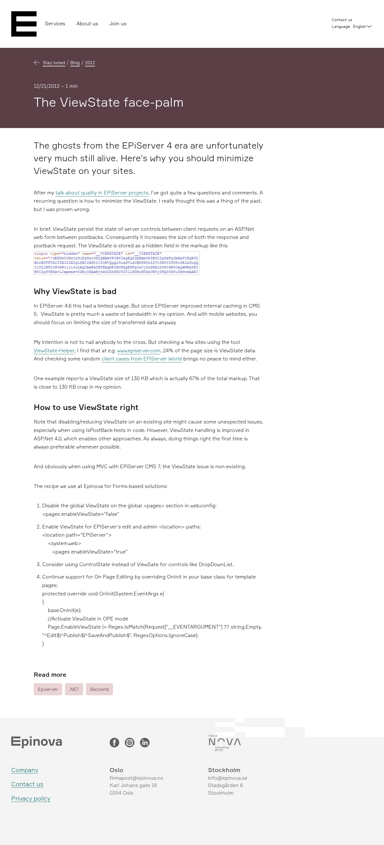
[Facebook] (114, 743)
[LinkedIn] (145, 743)
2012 (90, 62)
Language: (341, 26)
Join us (118, 23)
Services (55, 23)
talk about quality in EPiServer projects (101, 192)
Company (24, 770)
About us (87, 23)
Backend (99, 689)
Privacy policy (30, 798)
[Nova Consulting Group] (250, 743)
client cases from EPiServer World (141, 358)
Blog (75, 62)
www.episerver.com (139, 350)
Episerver (48, 689)
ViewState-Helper (54, 350)
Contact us (342, 19)
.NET (74, 689)
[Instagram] (129, 743)
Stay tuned (54, 62)
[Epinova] (24, 24)
